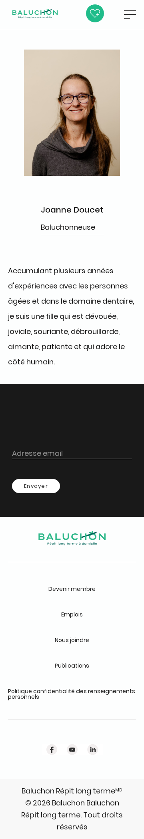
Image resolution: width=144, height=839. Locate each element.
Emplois (72, 614)
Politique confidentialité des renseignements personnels (71, 694)
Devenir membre (72, 589)
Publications (72, 666)
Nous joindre (72, 640)
